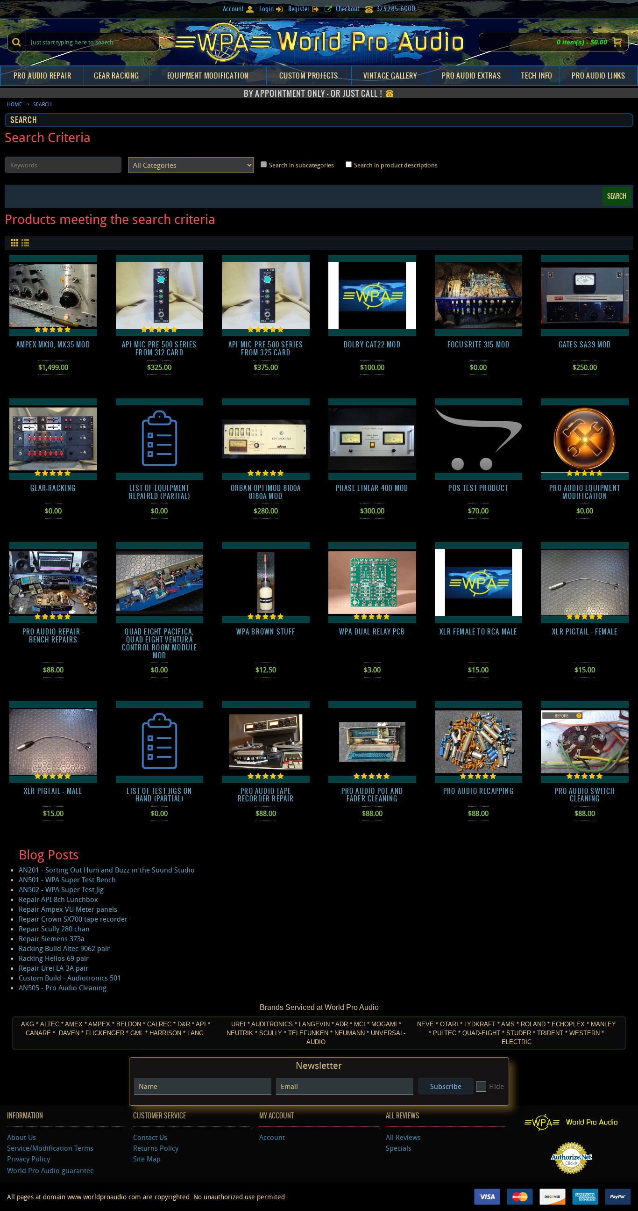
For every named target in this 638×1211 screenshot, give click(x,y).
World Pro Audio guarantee (50, 1170)
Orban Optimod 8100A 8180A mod (266, 492)
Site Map (147, 1158)
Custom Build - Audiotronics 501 (70, 977)
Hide (496, 1086)
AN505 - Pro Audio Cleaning (62, 987)
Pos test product (478, 488)
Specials (398, 1148)
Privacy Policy (28, 1158)
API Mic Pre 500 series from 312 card (159, 348)
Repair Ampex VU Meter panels (68, 909)
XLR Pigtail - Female (584, 632)
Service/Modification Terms (50, 1148)
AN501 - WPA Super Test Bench (67, 879)
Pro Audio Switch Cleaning (585, 795)
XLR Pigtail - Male (53, 791)
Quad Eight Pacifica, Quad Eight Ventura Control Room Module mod (160, 643)
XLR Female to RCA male (478, 632)
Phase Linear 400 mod (372, 488)
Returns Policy (155, 1148)
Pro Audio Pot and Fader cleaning (372, 795)
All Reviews (403, 1137)
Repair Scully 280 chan (54, 928)
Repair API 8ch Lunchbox (58, 899)
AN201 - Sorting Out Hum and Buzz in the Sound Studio (107, 869)
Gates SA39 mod (585, 344)
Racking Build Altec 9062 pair (64, 948)
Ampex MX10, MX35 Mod (53, 344)
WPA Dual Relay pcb (372, 632)
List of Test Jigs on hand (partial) (159, 795)
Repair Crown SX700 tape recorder (73, 918)
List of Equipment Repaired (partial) (160, 492)
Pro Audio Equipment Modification (584, 492)
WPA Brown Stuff (266, 632)
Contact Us (150, 1137)
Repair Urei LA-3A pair (53, 968)
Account (272, 1137)
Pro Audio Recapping (478, 791)
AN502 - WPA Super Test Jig (61, 889)
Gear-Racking (53, 488)
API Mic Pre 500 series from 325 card (265, 348)
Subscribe (445, 1086)
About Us (21, 1137)
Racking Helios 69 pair (54, 958)
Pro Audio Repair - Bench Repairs (53, 636)
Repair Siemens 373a (52, 938)
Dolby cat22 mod (372, 344)
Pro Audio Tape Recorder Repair (266, 795)
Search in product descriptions (396, 165)
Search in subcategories (301, 165)
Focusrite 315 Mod (478, 344)
